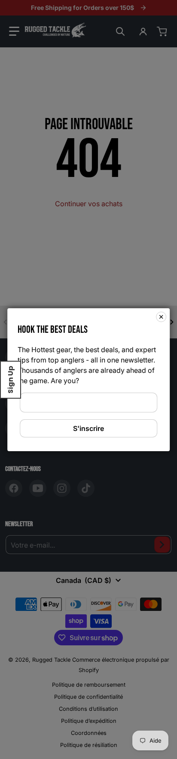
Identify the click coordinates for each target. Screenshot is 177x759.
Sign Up (10, 379)
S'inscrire (88, 428)
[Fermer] (161, 316)
